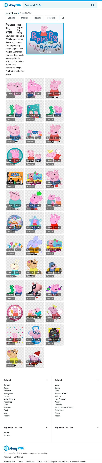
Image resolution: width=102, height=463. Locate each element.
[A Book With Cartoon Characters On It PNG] (34, 111)
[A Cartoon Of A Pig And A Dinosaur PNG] (54, 111)
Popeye (7, 416)
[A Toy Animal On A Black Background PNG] (34, 335)
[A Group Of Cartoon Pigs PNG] (34, 312)
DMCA (39, 462)
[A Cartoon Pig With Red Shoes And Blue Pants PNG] (54, 178)
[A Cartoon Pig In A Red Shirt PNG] (54, 223)
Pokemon (51, 18)
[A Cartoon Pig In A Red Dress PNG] (54, 88)
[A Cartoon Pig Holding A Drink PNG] (54, 290)
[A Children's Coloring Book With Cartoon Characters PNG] (15, 178)
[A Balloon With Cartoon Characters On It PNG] (15, 312)
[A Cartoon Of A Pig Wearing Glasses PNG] (34, 267)
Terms (20, 462)
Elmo (57, 391)
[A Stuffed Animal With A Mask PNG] (34, 290)
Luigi (5, 413)
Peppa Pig (8, 402)
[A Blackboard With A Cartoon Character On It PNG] (54, 335)
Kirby (6, 405)
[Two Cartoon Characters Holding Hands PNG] (34, 155)
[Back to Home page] (12, 5)
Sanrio (57, 388)
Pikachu (37, 18)
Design (57, 416)
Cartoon (10, 93)
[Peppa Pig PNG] (45, 38)
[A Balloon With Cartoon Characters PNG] (15, 223)
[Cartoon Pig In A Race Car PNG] (54, 267)
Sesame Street (61, 394)
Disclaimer (30, 462)
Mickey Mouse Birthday (64, 407)
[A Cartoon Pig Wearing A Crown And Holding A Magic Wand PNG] (54, 312)
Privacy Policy (9, 462)
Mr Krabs (58, 405)
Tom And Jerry (60, 399)
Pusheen (7, 407)
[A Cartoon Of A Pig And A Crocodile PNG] (15, 111)
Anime (57, 413)
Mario (57, 385)
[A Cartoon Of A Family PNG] (54, 200)
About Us (7, 457)
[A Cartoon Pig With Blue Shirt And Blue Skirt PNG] (15, 133)
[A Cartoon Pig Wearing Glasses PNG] (15, 200)
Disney (18, 93)
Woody (57, 402)
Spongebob (8, 394)
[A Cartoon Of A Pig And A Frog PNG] (34, 200)
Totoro (6, 396)
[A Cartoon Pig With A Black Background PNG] (34, 88)
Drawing (11, 18)
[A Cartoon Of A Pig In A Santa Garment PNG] (34, 357)
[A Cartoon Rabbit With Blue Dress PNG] (15, 267)
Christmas (59, 410)
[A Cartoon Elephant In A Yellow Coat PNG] (34, 245)
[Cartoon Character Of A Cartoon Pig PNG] (34, 223)
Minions (24, 18)
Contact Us (18, 457)
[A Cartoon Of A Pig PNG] (34, 133)
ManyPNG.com (11, 13)
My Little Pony (9, 399)
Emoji (6, 410)
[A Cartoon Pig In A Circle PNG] (15, 155)
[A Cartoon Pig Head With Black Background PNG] (15, 88)
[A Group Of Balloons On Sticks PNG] (15, 245)
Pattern (7, 433)
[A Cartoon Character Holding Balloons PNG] (34, 178)
